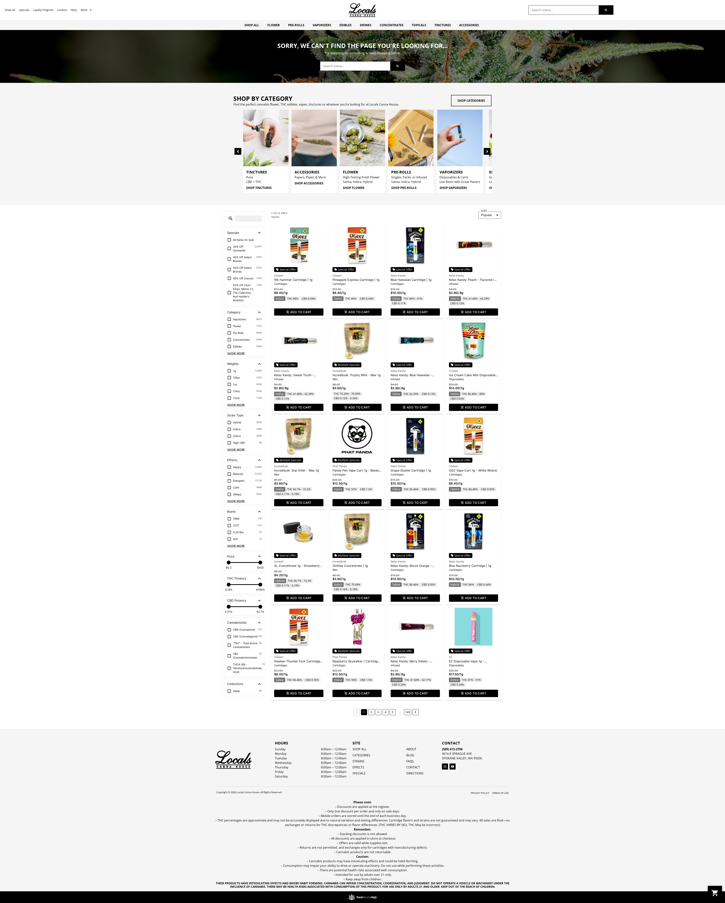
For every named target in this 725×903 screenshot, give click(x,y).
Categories (361, 755)
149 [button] (407, 712)
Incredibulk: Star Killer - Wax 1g (296, 470)
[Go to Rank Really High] (362, 897)
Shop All (10, 10)
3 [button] (378, 712)
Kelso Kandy (398, 275)
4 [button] (385, 712)
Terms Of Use (500, 793)
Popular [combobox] (486, 215)
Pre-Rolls (296, 25)
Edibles (345, 25)
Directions (414, 773)
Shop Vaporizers (453, 188)
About (411, 749)
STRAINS (358, 761)
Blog (410, 755)
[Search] (606, 10)
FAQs (74, 10)
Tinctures (442, 25)
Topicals (419, 25)
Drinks (365, 25)
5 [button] (392, 712)
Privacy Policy (480, 793)
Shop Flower (353, 188)
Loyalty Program (43, 10)
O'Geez (453, 370)
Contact (62, 10)
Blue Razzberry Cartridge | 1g (470, 566)
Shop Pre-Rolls (403, 188)
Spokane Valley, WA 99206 (462, 758)
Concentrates (391, 25)
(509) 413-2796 (452, 749)
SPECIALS (359, 773)
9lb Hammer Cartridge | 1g (293, 280)
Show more (236, 353)
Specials (24, 10)
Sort (484, 211)
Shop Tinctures (259, 188)
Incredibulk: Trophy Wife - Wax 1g (356, 375)
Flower (273, 25)
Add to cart (301, 312)
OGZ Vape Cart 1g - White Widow (473, 470)
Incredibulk (339, 370)
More (84, 10)
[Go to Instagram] (445, 767)
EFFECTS (358, 767)
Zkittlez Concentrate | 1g (350, 566)
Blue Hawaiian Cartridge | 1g (411, 280)
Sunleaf (278, 561)
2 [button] (371, 712)
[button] (231, 218)
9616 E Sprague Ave (457, 754)
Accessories (469, 25)
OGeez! (278, 275)
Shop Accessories (309, 183)
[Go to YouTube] (453, 767)
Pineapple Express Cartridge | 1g (355, 280)
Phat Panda (339, 466)
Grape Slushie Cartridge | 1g (411, 470)
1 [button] (364, 712)
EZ (450, 657)
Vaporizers (322, 25)
